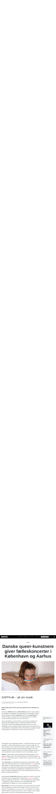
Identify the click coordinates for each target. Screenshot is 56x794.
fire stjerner (30, 778)
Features (32, 636)
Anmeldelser (25, 636)
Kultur (36, 636)
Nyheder (20, 636)
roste (32, 763)
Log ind (50, 636)
